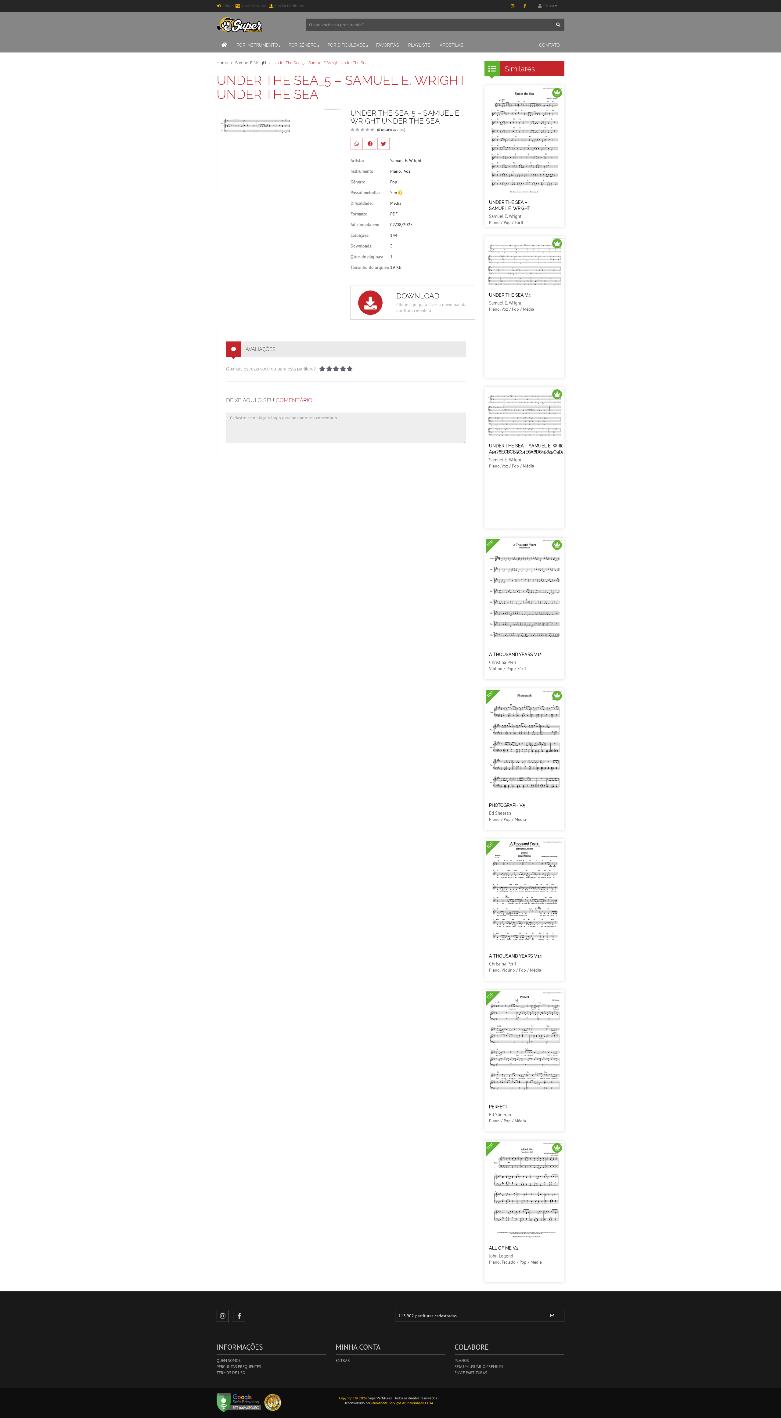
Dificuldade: (362, 203)
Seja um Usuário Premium (479, 1366)
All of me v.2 (503, 1248)
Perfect (498, 1106)
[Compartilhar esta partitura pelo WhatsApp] (357, 144)
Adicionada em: (365, 224)
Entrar (227, 6)
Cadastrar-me (254, 6)
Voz (407, 171)
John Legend (501, 1256)
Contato (549, 45)
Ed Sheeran (500, 813)
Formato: (359, 214)
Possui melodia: (365, 192)
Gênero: (358, 182)
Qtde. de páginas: (367, 256)
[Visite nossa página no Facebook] (525, 6)
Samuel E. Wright (250, 62)
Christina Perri (502, 662)
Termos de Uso (231, 1372)
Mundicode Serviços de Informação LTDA (402, 1403)
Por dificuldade (346, 45)
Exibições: (360, 235)
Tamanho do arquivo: (370, 267)
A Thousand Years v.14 (515, 956)
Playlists (419, 45)
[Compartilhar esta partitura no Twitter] (383, 144)
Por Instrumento (257, 45)
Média (395, 203)
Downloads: (361, 246)
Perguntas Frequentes (239, 1366)
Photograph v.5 (507, 805)
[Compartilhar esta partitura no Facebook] (370, 144)
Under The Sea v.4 (510, 295)
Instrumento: (362, 171)
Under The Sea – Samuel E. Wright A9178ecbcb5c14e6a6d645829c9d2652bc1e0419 (540, 448)
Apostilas (451, 45)
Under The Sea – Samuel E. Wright (509, 205)
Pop (393, 182)
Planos (462, 1360)
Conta (548, 6)
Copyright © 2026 (353, 1398)
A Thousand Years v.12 (515, 654)
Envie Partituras (471, 1372)
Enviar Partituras (289, 6)
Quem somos (229, 1360)
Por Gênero (303, 45)
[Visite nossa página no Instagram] (512, 6)
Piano (395, 171)
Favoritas (387, 45)
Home (222, 62)
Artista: (357, 160)
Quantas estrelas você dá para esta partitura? (271, 368)
